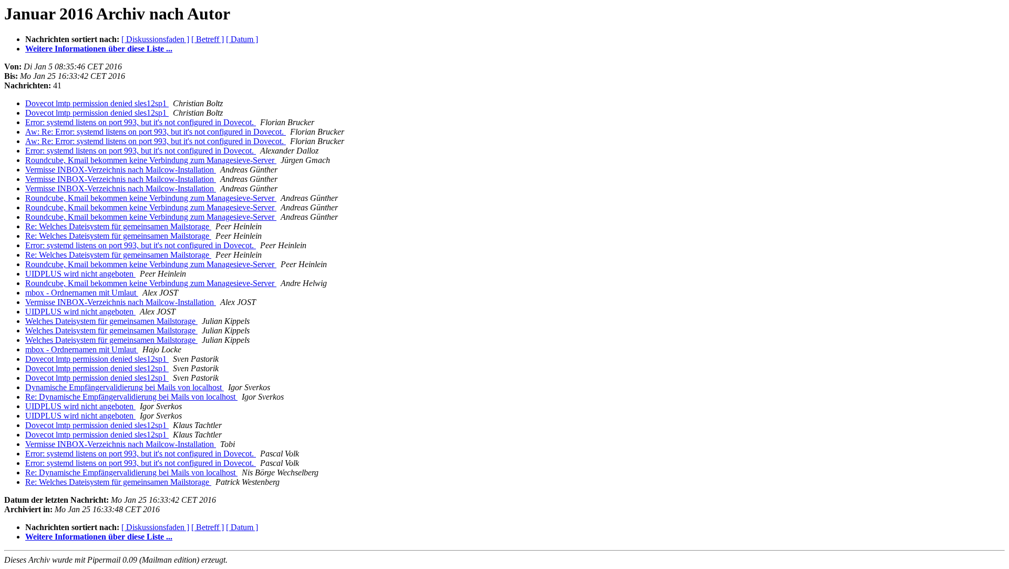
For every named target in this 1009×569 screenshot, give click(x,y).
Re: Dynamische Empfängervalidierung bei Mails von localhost (131, 396)
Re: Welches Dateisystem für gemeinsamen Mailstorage (118, 226)
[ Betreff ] (207, 39)
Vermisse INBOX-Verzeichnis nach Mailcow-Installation (120, 169)
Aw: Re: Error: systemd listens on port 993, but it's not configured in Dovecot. (155, 131)
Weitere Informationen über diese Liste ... (98, 48)
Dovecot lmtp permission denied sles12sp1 (97, 103)
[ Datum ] (242, 39)
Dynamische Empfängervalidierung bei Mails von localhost (124, 387)
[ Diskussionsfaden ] (155, 39)
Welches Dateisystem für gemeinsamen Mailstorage (111, 321)
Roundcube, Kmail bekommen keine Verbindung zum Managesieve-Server (150, 160)
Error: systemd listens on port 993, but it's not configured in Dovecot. (140, 122)
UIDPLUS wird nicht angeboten (80, 273)
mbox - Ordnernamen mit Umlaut (81, 292)
